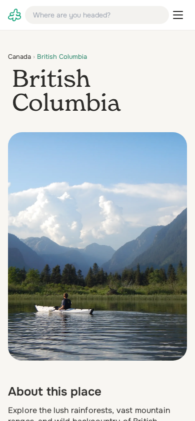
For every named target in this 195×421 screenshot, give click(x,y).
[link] (14, 14)
